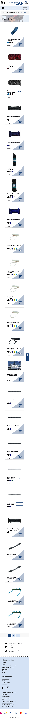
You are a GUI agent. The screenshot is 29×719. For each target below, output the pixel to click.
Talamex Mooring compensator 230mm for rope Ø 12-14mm (14, 624)
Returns (4, 664)
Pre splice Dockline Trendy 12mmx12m (11, 92)
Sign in (3, 680)
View (19, 91)
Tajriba (17, 717)
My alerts (4, 684)
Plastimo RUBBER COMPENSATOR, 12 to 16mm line (14, 579)
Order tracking (5, 679)
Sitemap (4, 670)
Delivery (4, 662)
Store (3, 672)
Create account (6, 682)
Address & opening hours (8, 667)
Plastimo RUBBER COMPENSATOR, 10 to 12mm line (14, 556)
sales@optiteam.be (7, 703)
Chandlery (6, 12)
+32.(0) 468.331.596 (11, 701)
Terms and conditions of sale (9, 665)
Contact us (4, 669)
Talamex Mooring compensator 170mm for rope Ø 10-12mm (14, 602)
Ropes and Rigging (14, 12)
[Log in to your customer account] (4, 3)
